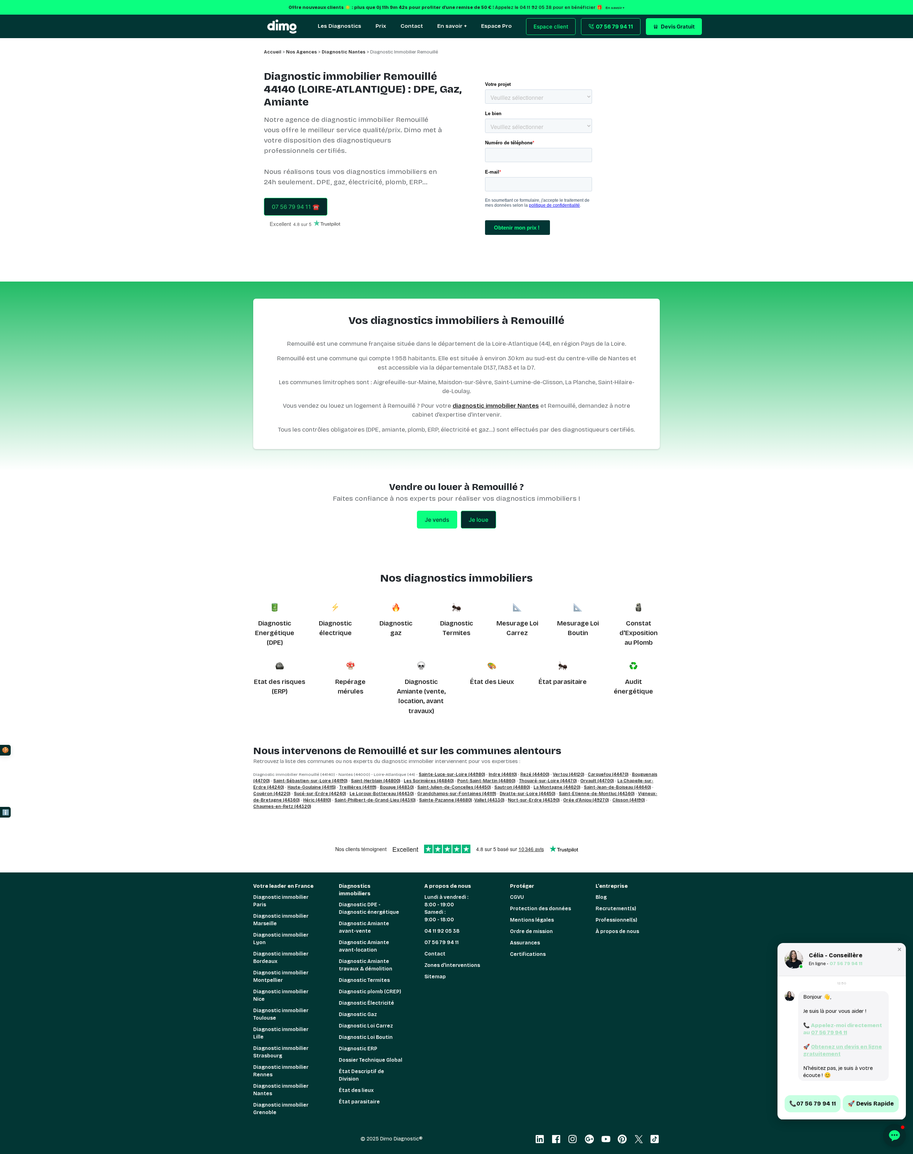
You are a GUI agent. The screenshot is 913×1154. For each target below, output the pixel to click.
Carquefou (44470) (608, 774)
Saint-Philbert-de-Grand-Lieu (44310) (375, 800)
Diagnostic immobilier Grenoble (280, 1109)
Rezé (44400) (534, 774)
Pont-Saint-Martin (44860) (486, 780)
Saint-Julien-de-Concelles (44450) (454, 787)
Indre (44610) (503, 774)
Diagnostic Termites (364, 980)
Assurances (525, 943)
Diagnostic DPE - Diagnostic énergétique (369, 908)
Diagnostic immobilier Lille (280, 1033)
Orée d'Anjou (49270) (586, 800)
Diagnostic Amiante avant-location (364, 946)
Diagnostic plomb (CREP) (370, 992)
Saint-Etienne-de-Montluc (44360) (596, 793)
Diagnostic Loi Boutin (366, 1037)
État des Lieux (492, 682)
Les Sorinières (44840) (429, 780)
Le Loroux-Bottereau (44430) (382, 793)
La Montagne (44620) (557, 787)
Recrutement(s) (616, 909)
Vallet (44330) (489, 800)
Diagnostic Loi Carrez (366, 1026)
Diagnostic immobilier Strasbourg (280, 1052)
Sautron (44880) (512, 787)
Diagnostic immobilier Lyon (280, 939)
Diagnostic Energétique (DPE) (274, 633)
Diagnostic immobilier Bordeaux (280, 957)
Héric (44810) (317, 800)
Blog (601, 897)
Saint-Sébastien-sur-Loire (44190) (310, 780)
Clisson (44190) (628, 800)
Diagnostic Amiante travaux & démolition (365, 965)
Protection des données (540, 909)
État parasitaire (563, 682)
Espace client (551, 26)
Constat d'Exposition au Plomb (638, 633)
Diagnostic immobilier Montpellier (280, 976)
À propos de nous (617, 931)
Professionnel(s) (616, 920)
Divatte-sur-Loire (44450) (527, 793)
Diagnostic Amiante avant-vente (364, 927)
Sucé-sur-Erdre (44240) (320, 793)
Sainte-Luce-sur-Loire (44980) (452, 774)
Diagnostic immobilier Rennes (280, 1071)
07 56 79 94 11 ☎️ (296, 206)
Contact (434, 954)
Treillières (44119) (357, 787)
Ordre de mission (531, 931)
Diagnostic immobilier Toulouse (280, 1014)
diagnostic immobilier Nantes (496, 405)
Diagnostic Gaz (358, 1014)
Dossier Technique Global (370, 1060)
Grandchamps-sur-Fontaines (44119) (456, 793)
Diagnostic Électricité (366, 1003)
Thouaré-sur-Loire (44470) (548, 780)
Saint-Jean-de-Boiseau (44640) (617, 787)
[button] (899, 949)
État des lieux (356, 1090)
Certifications (528, 954)
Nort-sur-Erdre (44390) (534, 800)
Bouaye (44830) (397, 787)
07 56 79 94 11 (441, 942)
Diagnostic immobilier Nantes (280, 1090)
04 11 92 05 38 (442, 931)
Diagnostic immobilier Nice (280, 995)
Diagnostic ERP (358, 1049)
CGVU (517, 897)
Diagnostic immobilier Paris (280, 901)
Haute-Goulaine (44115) (311, 787)
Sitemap (435, 977)
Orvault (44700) (597, 780)
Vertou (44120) (568, 774)
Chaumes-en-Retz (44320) (282, 806)
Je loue (478, 519)
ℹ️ (5, 812)
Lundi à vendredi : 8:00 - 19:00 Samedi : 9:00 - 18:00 (446, 908)
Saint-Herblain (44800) (375, 780)
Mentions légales (532, 920)
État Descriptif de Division (361, 1075)
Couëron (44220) (271, 793)
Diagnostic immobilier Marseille (280, 920)
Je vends (437, 519)
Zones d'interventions (452, 965)
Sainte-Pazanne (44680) (445, 800)
